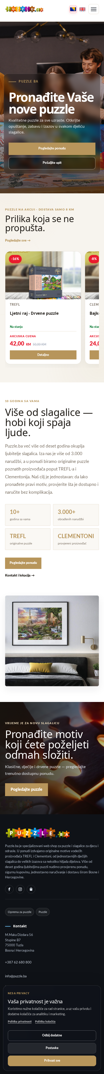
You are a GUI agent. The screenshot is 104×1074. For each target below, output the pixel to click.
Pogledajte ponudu (52, 148)
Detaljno (43, 354)
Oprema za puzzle (19, 911)
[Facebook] (9, 889)
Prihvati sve (52, 1060)
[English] (82, 9)
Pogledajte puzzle (26, 790)
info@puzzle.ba (16, 976)
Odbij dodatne (52, 1035)
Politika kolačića (45, 1021)
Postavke (52, 1048)
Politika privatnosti (20, 1021)
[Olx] (31, 889)
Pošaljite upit (52, 163)
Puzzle (43, 911)
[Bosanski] (73, 9)
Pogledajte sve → (18, 240)
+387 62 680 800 (18, 962)
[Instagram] (20, 889)
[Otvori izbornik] (93, 9)
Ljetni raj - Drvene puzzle (34, 313)
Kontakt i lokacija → (20, 575)
